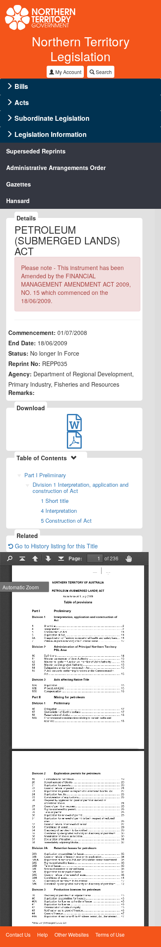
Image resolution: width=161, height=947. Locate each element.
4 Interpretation (59, 510)
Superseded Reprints (36, 151)
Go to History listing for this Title (55, 546)
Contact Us (18, 934)
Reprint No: (24, 363)
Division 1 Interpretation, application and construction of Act (80, 488)
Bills (21, 86)
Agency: (20, 374)
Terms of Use (110, 934)
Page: (75, 558)
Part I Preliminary (45, 475)
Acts (21, 102)
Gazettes (18, 184)
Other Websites (71, 934)
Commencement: (32, 332)
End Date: (22, 343)
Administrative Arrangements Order (56, 167)
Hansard (18, 200)
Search (103, 71)
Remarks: (21, 392)
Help (42, 934)
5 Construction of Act (66, 520)
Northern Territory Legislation (81, 48)
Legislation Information (50, 134)
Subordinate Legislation (52, 118)
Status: (18, 353)
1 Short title (55, 501)
